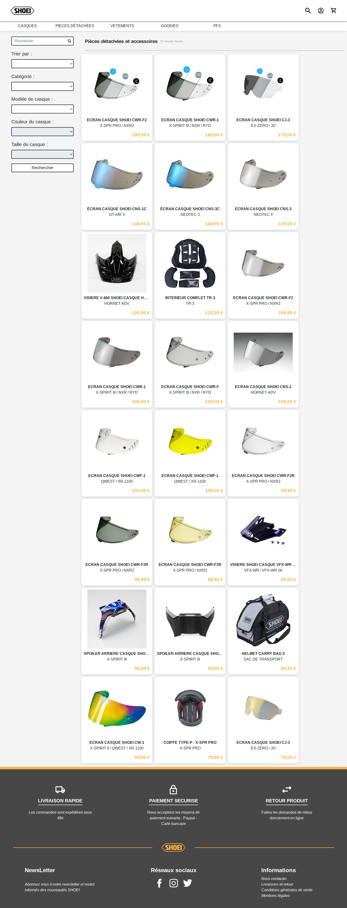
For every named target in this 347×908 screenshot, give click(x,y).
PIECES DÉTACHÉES (74, 26)
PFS (217, 26)
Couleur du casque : (32, 121)
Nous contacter (274, 879)
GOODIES (169, 26)
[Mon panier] (333, 10)
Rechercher (43, 167)
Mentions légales (275, 896)
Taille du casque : (29, 144)
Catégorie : (22, 76)
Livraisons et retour (277, 884)
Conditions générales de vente (287, 890)
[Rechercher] (308, 10)
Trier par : (21, 53)
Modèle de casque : (32, 99)
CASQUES (27, 26)
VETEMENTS (122, 26)
